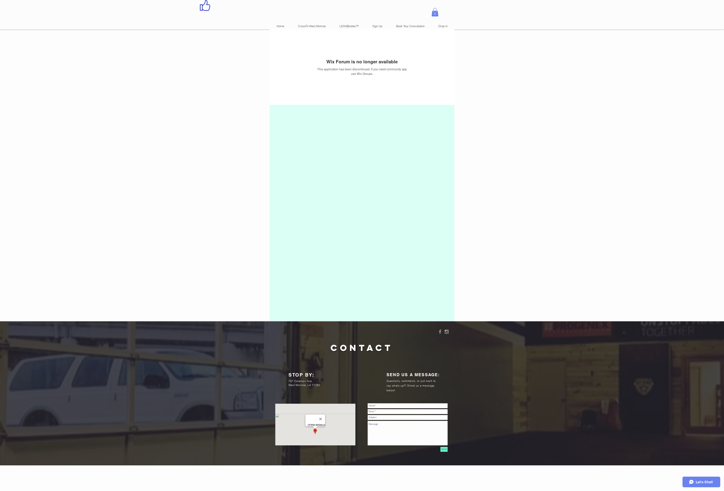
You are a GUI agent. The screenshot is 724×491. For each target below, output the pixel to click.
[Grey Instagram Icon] (446, 331)
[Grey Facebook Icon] (440, 331)
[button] (435, 12)
